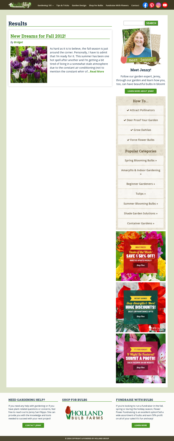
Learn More (141, 425)
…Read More (96, 71)
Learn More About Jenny (141, 91)
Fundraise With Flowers (117, 5)
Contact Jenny (33, 425)
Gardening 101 (45, 5)
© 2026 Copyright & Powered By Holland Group (87, 438)
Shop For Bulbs (96, 5)
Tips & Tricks (62, 5)
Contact (135, 5)
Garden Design (79, 5)
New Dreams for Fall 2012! (38, 36)
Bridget (18, 42)
